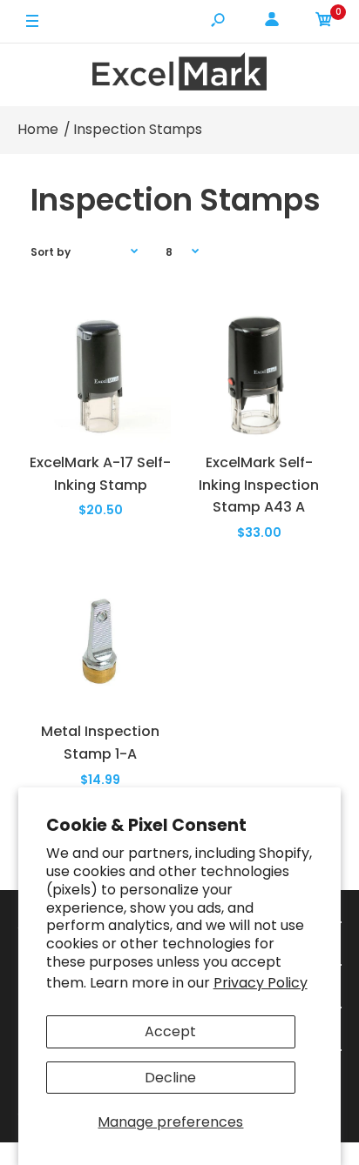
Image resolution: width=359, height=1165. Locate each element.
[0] (324, 22)
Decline (170, 1078)
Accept (170, 1031)
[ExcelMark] (179, 74)
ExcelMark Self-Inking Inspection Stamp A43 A (259, 484)
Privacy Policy (260, 983)
